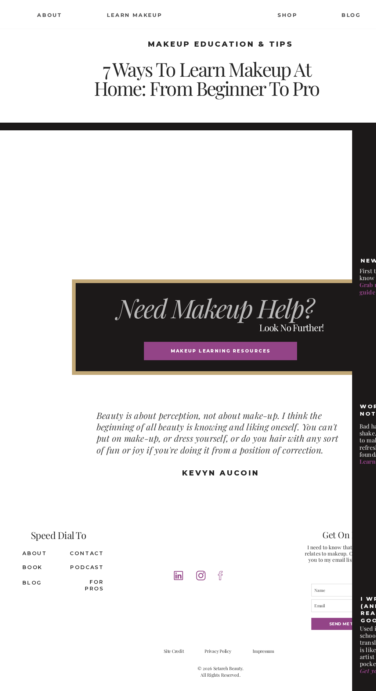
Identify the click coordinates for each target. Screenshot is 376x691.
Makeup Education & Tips (220, 44)
